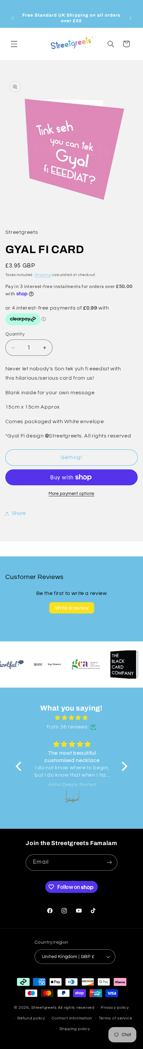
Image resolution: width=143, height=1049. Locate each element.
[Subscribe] (109, 862)
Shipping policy (75, 1029)
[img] (71, 718)
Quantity (15, 334)
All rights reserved (76, 1007)
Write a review (71, 608)
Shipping (43, 275)
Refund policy (31, 1018)
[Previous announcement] (12, 18)
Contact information (72, 1018)
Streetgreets (44, 1007)
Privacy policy (115, 1007)
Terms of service (115, 1018)
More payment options (71, 494)
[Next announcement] (130, 18)
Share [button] (19, 513)
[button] (14, 43)
